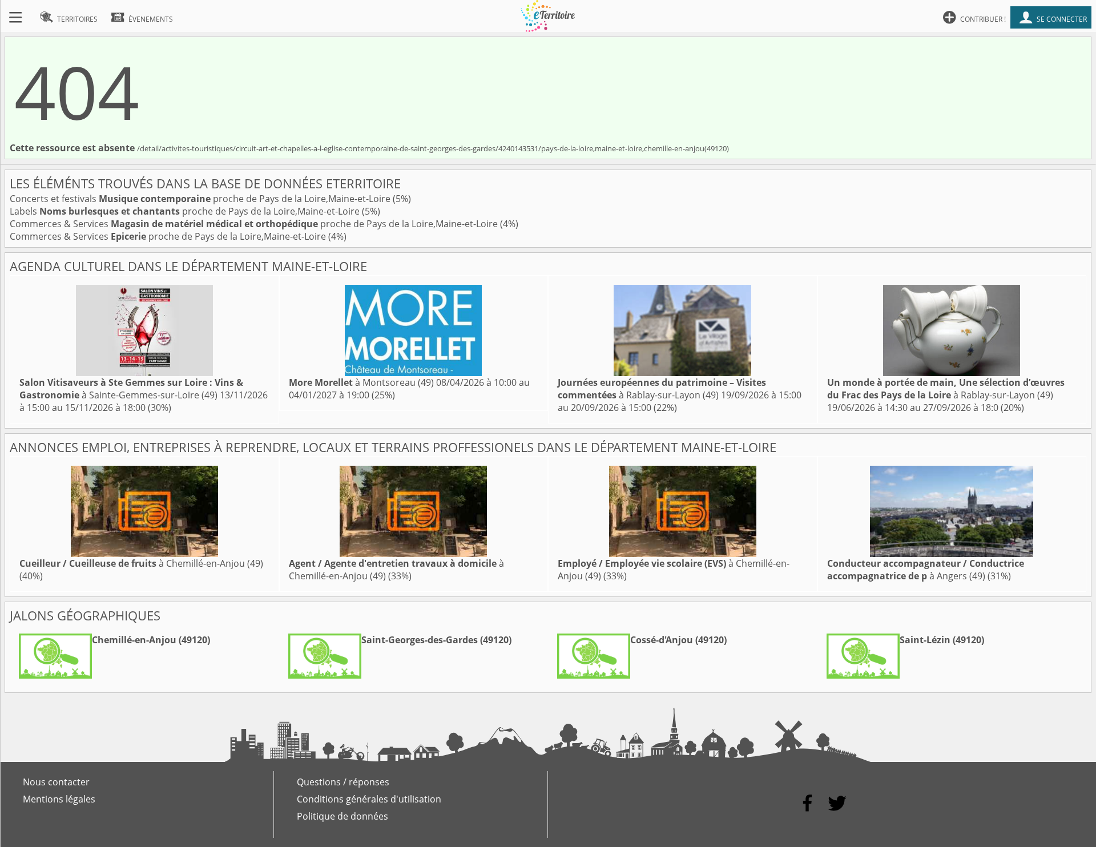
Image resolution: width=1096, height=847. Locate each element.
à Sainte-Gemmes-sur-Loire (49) (131, 388)
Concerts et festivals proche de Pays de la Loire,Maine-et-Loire (201, 198)
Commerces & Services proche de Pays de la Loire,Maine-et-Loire (255, 223)
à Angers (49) (925, 569)
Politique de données (342, 816)
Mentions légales (59, 799)
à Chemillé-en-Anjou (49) (141, 563)
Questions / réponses (343, 782)
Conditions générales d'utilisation (369, 799)
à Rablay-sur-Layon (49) (662, 388)
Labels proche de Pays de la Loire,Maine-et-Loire (186, 211)
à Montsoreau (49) (361, 382)
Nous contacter (56, 782)
